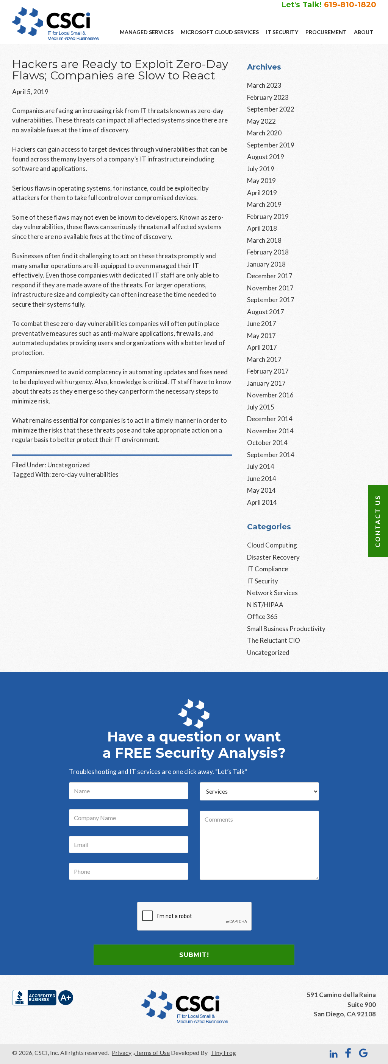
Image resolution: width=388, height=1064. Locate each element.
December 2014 (270, 419)
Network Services (272, 593)
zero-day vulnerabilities (85, 474)
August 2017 (265, 312)
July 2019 (260, 169)
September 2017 (270, 300)
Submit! (194, 955)
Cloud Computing (272, 545)
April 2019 (262, 193)
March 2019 (264, 204)
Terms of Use (152, 1052)
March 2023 (264, 85)
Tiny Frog (223, 1052)
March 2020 (264, 133)
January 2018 (266, 264)
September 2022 (270, 109)
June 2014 (261, 478)
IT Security (262, 581)
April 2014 (262, 502)
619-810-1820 (350, 4)
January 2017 (266, 383)
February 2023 (268, 97)
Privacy (121, 1052)
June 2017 (261, 323)
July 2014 (260, 466)
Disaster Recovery (273, 557)
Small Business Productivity (286, 629)
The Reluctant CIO (273, 640)
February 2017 (268, 371)
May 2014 (261, 490)
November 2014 (270, 431)
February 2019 (268, 216)
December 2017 (270, 276)
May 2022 (261, 121)
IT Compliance (267, 569)
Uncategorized (68, 465)
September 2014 (270, 455)
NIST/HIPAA (265, 605)
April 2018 (262, 228)
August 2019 (265, 157)
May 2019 (261, 181)
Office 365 (262, 616)
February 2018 (268, 252)
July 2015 (260, 407)
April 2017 (262, 347)
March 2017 (264, 359)
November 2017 (270, 288)
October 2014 (267, 443)
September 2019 (270, 145)
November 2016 (270, 395)
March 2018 (264, 240)
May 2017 (261, 336)
